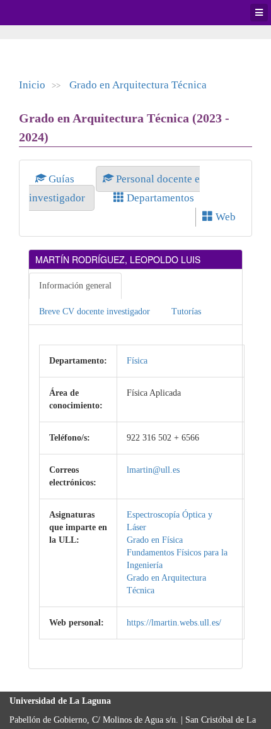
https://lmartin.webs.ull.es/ (174, 622)
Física (137, 360)
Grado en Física (155, 540)
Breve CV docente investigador (94, 311)
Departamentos (159, 198)
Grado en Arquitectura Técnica (138, 85)
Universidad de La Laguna (44, 12)
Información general (75, 285)
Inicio (32, 85)
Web (224, 217)
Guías (61, 179)
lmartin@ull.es (153, 470)
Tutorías (186, 311)
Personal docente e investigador (114, 188)
